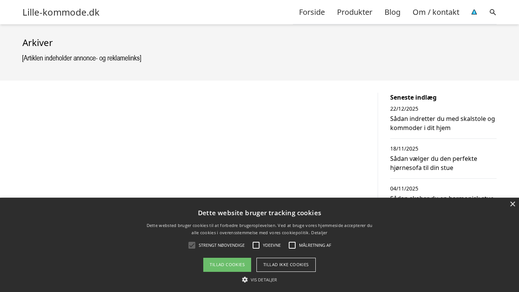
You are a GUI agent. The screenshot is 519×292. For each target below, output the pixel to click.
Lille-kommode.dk (61, 12)
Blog (392, 12)
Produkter (354, 12)
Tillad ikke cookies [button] (286, 264)
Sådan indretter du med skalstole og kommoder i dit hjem (442, 123)
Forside (312, 12)
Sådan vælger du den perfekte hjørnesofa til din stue (433, 163)
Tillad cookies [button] (227, 264)
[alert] (259, 245)
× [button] (512, 204)
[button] (259, 279)
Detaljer (319, 232)
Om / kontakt (436, 12)
